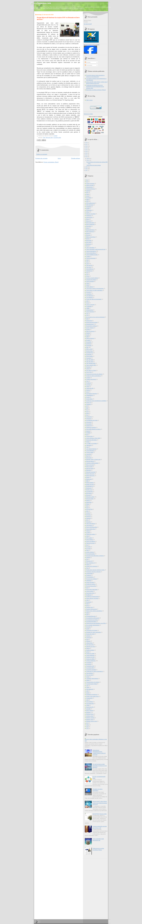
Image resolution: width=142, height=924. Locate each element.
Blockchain (89, 240)
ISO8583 (88, 432)
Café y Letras (89, 100)
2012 (86, 153)
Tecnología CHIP (90, 666)
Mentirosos (89, 488)
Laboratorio (89, 445)
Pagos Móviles (89, 539)
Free (87, 381)
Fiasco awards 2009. (91, 365)
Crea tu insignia (95, 44)
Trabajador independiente (92, 678)
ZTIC (87, 728)
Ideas (87, 413)
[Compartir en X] (41, 140)
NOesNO (88, 521)
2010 (86, 156)
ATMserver (89, 215)
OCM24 (88, 532)
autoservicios (89, 217)
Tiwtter (88, 676)
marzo (87, 160)
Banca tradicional (90, 224)
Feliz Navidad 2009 (90, 363)
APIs (87, 192)
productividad (89, 573)
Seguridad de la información (92, 618)
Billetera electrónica (91, 236)
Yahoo (87, 724)
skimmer (88, 635)
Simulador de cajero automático (93, 632)
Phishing (88, 557)
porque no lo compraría (91, 566)
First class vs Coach (91, 370)
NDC (87, 511)
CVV (87, 315)
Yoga (87, 726)
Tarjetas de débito (90, 659)
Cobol (87, 285)
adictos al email (90, 185)
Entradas (88, 62)
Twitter (88, 687)
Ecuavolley (89, 341)
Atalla (87, 199)
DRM (87, 336)
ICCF (87, 411)
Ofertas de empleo (90, 534)
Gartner (88, 390)
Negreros (88, 516)
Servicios (88, 626)
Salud (87, 612)
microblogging (89, 491)
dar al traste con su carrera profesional (95, 317)
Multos (88, 504)
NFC (87, 520)
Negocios (88, 514)
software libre (89, 643)
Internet (88, 431)
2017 (86, 144)
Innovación (89, 423)
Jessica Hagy (89, 436)
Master (88, 477)
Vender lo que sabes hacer (92, 696)
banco (87, 228)
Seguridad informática (91, 621)
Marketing (88, 470)
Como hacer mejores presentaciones (95, 288)
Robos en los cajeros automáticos (94, 610)
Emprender (89, 345)
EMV (44, 137)
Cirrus (87, 276)
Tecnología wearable (91, 669)
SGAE (87, 628)
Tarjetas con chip (90, 657)
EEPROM (88, 343)
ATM (87, 201)
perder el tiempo (90, 552)
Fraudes (88, 377)
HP (87, 406)
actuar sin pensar (90, 183)
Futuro (88, 386)
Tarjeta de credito (90, 653)
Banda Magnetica (90, 229)
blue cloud (88, 242)
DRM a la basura (90, 338)
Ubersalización (89, 689)
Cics (87, 272)
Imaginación (89, 416)
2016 (86, 146)
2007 (86, 170)
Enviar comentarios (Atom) (51, 162)
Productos (88, 575)
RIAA (87, 603)
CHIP (87, 263)
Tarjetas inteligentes (91, 660)
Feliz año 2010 (89, 361)
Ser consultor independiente (92, 625)
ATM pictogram (90, 204)
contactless (89, 293)
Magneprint (89, 457)
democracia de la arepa (91, 322)
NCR (87, 507)
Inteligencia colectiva (91, 427)
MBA (87, 480)
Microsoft (88, 495)
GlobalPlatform (89, 395)
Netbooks (88, 518)
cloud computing (90, 281)
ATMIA (87, 208)
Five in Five (89, 372)
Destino (88, 329)
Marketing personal (90, 472)
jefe (87, 434)
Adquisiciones (89, 187)
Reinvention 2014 (90, 593)
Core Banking (89, 297)
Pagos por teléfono (90, 541)
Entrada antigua (75, 158)
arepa (87, 196)
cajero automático (90, 247)
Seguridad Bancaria (91, 616)
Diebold (88, 333)
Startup (88, 648)
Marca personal (90, 464)
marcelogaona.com (41, 3)
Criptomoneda (89, 309)
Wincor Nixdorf (89, 710)
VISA (87, 699)
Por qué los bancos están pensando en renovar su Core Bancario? (100, 766)
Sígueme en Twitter (88, 113)
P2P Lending (89, 537)
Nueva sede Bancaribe (91, 527)
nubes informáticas (90, 523)
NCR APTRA (89, 509)
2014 (86, 149)
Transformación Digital (91, 683)
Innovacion (89, 422)
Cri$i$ (87, 308)
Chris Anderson (90, 268)
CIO (87, 274)
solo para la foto (90, 644)
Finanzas (88, 366)
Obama (88, 530)
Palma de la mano (90, 543)
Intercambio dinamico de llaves (93, 429)
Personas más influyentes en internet (95, 555)
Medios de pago (90, 484)
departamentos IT (90, 324)
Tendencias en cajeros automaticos (94, 671)
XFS (87, 723)
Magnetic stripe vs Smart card (93, 459)
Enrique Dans (89, 350)
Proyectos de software (91, 578)
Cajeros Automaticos (91, 251)
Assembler (88, 197)
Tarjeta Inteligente (90, 655)
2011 (86, 155)
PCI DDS (88, 546)
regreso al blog (89, 591)
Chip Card (88, 267)
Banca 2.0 (88, 220)
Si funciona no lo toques (92, 630)
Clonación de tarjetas (91, 279)
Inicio (59, 158)
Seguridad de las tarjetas (92, 619)
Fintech (88, 368)
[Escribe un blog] (39, 140)
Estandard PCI (89, 352)
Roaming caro (89, 607)
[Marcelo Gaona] (90, 53)
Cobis (87, 283)
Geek (87, 391)
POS (87, 568)
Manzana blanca (90, 461)
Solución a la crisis (90, 646)
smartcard (88, 637)
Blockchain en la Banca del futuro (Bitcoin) (96, 89)
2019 (86, 142)
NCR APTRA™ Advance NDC (100, 813)
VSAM (87, 705)
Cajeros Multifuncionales (92, 254)
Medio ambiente (90, 482)
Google (88, 397)
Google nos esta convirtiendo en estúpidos (96, 400)
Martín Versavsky (90, 475)
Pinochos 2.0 (89, 561)
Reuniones (88, 602)
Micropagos (89, 493)
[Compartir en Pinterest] (45, 140)
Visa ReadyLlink (90, 703)
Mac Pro (88, 455)
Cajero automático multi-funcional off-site (95, 249)
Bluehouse (88, 244)
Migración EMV (49, 137)
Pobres (88, 564)
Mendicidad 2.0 (90, 486)
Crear (87, 302)
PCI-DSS (88, 548)
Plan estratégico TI (90, 562)
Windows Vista (89, 719)
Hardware (88, 404)
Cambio (88, 256)
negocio (88, 512)
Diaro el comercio (90, 331)
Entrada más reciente (41, 158)
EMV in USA (89, 349)
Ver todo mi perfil (88, 23)
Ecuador (88, 340)
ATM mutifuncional (90, 203)
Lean (87, 447)
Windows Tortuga (90, 717)
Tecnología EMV (57, 137)
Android (88, 190)
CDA (87, 260)
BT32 (87, 245)
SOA (87, 639)
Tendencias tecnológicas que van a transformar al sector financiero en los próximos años (95, 87)
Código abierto (89, 286)
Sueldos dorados (90, 650)
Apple (87, 194)
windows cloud (89, 716)
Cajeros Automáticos (91, 252)
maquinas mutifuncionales (92, 463)
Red (87, 587)
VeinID (87, 692)
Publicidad (88, 580)
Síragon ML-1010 (90, 634)
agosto (88, 158)
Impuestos (88, 418)
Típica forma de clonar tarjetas (93, 165)
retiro (87, 600)
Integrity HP (89, 425)
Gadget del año (90, 388)
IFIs (87, 415)
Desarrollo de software (91, 325)
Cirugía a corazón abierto (92, 277)
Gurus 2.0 (88, 402)
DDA (87, 318)
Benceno (88, 235)
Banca (87, 219)
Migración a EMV (90, 496)
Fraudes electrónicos (91, 379)
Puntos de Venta (90, 582)
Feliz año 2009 (89, 359)
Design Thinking (90, 327)
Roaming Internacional (91, 609)
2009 (86, 167)
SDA (87, 614)
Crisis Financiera (90, 311)
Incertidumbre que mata (92, 420)
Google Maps (89, 398)
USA (87, 691)
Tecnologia (88, 662)
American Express (90, 188)
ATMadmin (88, 206)
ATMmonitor (89, 210)
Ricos (87, 605)
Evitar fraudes (89, 356)
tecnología (88, 664)
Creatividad (89, 306)
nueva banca (89, 525)
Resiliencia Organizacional (92, 596)
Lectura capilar (89, 452)
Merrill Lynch (89, 489)
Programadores (90, 577)
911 (87, 179)
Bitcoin (88, 238)
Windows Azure (90, 714)
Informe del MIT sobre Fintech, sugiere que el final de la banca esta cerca (100, 803)
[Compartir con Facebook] (43, 140)
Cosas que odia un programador (94, 299)
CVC (87, 313)
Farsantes (88, 358)
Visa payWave (89, 701)
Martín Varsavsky (90, 473)
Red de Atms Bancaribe (91, 589)
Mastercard (89, 479)
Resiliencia (88, 594)
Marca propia (89, 466)
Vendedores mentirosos (92, 694)
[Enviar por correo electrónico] (38, 140)
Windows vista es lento (91, 721)
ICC (87, 409)
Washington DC (90, 707)
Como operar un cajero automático (94, 290)
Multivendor (89, 502)
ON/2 (87, 536)
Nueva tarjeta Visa (90, 529)
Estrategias (89, 354)
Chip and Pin (89, 265)
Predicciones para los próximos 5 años (95, 569)
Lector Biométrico (90, 450)
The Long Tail (89, 675)
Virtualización (89, 698)
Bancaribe (88, 226)
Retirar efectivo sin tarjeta (92, 598)
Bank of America (90, 231)
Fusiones (88, 384)
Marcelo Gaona (87, 44)
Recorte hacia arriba (91, 586)
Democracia (89, 320)
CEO (87, 261)
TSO (87, 685)
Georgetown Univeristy (91, 393)
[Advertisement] (91, 887)
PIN (87, 559)
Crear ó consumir (90, 304)
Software (88, 641)
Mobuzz (88, 500)
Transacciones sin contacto (92, 682)
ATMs (87, 212)
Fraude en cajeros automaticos (93, 375)
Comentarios (89, 65)
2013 (86, 151)
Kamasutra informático (91, 439)
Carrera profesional (91, 258)
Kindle (87, 441)
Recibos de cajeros (91, 584)
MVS (87, 505)
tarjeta (87, 651)
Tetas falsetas (89, 673)
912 (87, 181)
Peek (87, 550)
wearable (88, 708)
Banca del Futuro (90, 222)
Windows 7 (89, 712)
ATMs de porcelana (91, 213)
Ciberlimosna (89, 270)
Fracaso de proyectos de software (94, 374)
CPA (87, 301)
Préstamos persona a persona (93, 571)
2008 (86, 168)
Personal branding (90, 553)
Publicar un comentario (41, 154)
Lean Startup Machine (91, 448)
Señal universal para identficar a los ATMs (96, 623)
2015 (86, 147)
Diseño (88, 334)
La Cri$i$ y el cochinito (91, 443)
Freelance (88, 382)
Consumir (88, 292)
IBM (87, 407)
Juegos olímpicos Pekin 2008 (93, 438)
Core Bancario (89, 295)
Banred (88, 233)
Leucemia (88, 454)
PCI (87, 545)
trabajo (88, 680)
